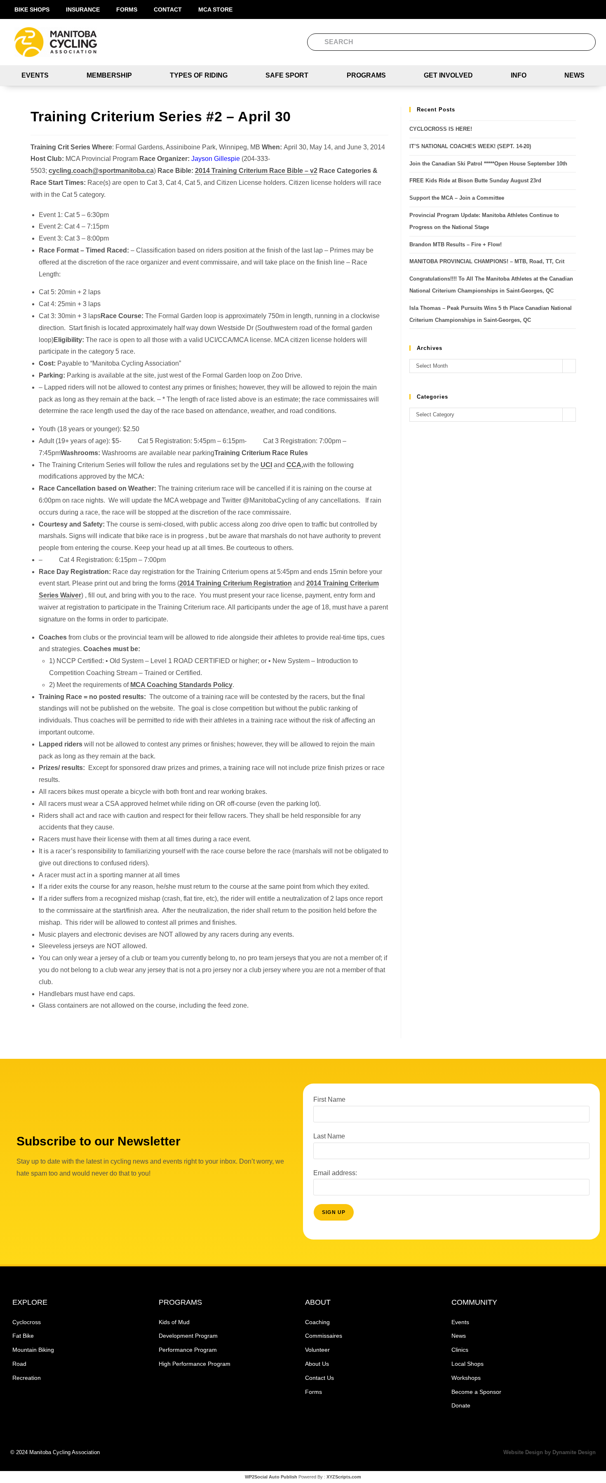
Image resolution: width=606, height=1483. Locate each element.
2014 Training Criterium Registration (235, 583)
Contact (168, 9)
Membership (109, 75)
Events (35, 75)
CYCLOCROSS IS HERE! (440, 129)
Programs (366, 75)
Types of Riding (199, 75)
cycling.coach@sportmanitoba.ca (101, 170)
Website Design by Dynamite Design (549, 1452)
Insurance (83, 9)
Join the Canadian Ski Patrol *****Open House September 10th (488, 164)
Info (518, 75)
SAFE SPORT (286, 75)
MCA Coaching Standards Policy (181, 684)
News (574, 75)
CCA (294, 464)
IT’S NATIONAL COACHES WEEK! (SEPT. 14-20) (470, 146)
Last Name (329, 1136)
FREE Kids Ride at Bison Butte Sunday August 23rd (475, 180)
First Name (329, 1099)
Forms (126, 9)
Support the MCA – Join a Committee (456, 198)
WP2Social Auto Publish (271, 1476)
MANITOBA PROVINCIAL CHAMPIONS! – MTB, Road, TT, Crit (486, 261)
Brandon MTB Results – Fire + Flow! (455, 244)
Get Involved (448, 75)
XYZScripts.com (343, 1476)
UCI (266, 464)
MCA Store (215, 9)
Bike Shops (31, 9)
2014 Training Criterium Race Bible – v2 (256, 170)
